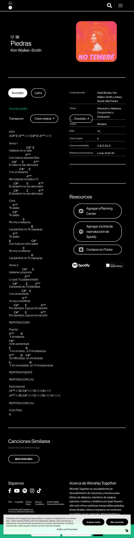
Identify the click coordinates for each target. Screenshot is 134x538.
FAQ (10, 502)
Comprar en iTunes (99, 249)
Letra (38, 93)
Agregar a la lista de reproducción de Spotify (99, 231)
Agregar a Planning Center (99, 211)
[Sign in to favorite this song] (12, 37)
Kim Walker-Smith (26, 50)
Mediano (102, 124)
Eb (106, 145)
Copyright (19, 502)
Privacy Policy (29, 503)
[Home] (10, 5)
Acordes (18, 93)
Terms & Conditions (39, 503)
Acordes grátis (18, 109)
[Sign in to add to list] (17, 37)
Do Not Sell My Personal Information (55, 503)
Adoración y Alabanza (109, 108)
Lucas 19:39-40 (105, 153)
